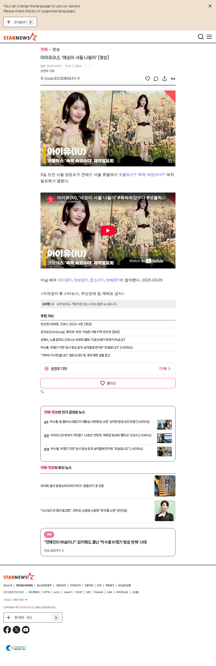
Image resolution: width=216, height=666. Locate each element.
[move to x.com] (16, 630)
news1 (68, 592)
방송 (56, 49)
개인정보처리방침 (24, 585)
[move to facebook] (7, 630)
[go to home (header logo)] (20, 36)
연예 (43, 49)
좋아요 (111, 383)
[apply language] (30, 22)
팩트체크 (110, 585)
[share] (164, 78)
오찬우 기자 (47, 71)
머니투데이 (34, 592)
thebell (98, 592)
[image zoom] (170, 161)
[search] (200, 36)
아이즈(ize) (122, 592)
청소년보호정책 (44, 585)
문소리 (95, 280)
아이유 (63, 280)
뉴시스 (57, 592)
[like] (147, 78)
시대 (88, 592)
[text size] (173, 78)
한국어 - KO (23, 617)
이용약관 (89, 585)
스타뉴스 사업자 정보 (13, 600)
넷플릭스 (126, 174)
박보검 (79, 280)
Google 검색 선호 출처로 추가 (60, 78)
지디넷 (79, 592)
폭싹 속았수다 (150, 174)
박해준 (111, 280)
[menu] (209, 36)
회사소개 (7, 585)
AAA (109, 592)
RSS (99, 585)
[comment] (156, 78)
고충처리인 (60, 585)
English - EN (24, 22)
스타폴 (135, 592)
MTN (46, 592)
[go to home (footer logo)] (19, 576)
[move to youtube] (26, 630)
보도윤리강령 (124, 585)
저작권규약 (75, 585)
